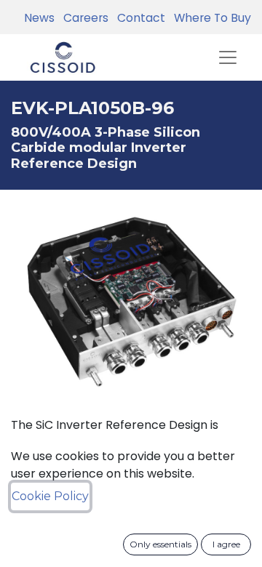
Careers (82, 17)
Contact (138, 17)
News (39, 17)
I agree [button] (226, 544)
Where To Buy (209, 17)
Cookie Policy (50, 496)
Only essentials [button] (160, 544)
